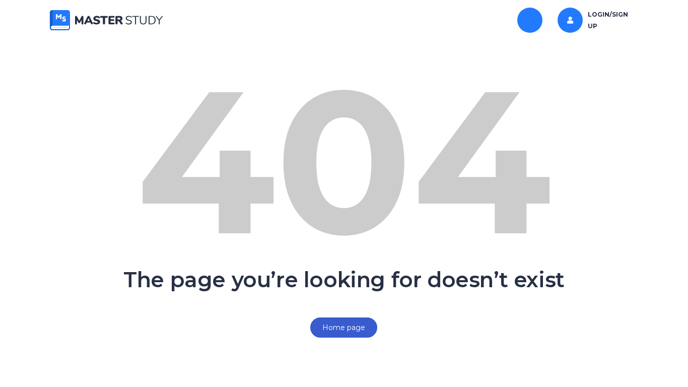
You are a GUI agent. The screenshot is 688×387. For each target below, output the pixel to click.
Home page (343, 327)
